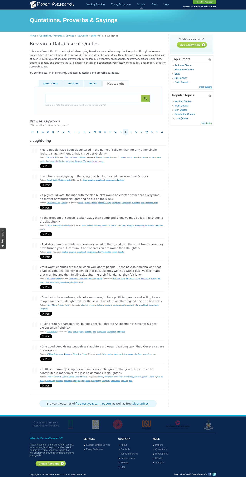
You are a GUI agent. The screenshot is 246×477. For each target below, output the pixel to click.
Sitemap (125, 462)
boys (123, 278)
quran (49, 252)
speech (42, 229)
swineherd (149, 203)
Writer (67, 305)
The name (87, 161)
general (145, 377)
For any (99, 157)
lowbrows (100, 305)
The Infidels (106, 252)
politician (116, 305)
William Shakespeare (55, 354)
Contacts (125, 449)
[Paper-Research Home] (52, 4)
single (42, 161)
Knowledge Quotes (185, 114)
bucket (80, 203)
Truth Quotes (181, 105)
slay (98, 252)
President (66, 225)
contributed (108, 377)
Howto (158, 458)
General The (50, 381)
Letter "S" (96, 36)
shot (47, 282)
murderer (108, 305)
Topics (93, 83)
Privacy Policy (128, 458)
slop (142, 203)
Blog (154, 4)
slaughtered (50, 161)
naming (129, 157)
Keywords (82, 36)
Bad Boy (116, 278)
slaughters (70, 161)
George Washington (54, 225)
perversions (147, 157)
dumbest (97, 225)
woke (81, 282)
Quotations (50, 83)
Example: (75, 105)
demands (137, 377)
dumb (84, 225)
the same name (97, 161)
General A (152, 377)
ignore (132, 278)
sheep (85, 180)
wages (154, 354)
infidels (65, 252)
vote (156, 203)
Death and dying (71, 157)
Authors (73, 83)
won (130, 381)
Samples (160, 462)
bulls (70, 331)
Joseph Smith (52, 180)
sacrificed (130, 305)
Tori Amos (51, 278)
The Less (124, 381)
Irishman (88, 331)
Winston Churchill (54, 377)
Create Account (49, 463)
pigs (109, 203)
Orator (71, 377)
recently (153, 278)
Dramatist (68, 354)
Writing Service (95, 4)
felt (127, 278)
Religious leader (65, 180)
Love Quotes (181, 118)
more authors (205, 87)
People (99, 278)
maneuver (59, 381)
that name (78, 161)
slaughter (91, 180)
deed (99, 354)
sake (136, 305)
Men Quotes (181, 110)
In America (145, 278)
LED (119, 225)
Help (166, 4)
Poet (84, 354)
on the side (102, 203)
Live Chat (211, 7)
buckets (87, 203)
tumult (114, 252)
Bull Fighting (78, 331)
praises (110, 354)
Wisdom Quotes (183, 101)
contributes (118, 377)
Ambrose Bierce (183, 65)
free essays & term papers (93, 403)
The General (115, 381)
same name (156, 157)
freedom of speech (109, 225)
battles (100, 377)
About (124, 445)
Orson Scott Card (53, 203)
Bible (177, 73)
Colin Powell (181, 82)
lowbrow (92, 305)
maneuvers (68, 381)
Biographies (161, 453)
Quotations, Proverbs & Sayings (56, 36)
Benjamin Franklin (184, 69)
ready (123, 305)
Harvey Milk (52, 157)
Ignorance (92, 278)
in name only (115, 157)
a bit (82, 305)
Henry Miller (52, 305)
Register (209, 2)
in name (106, 157)
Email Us (198, 7)
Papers (159, 445)
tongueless (147, 354)
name (123, 157)
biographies (140, 403)
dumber (90, 225)
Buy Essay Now (190, 44)
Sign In (200, 2)
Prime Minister (81, 377)
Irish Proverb (52, 331)
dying (104, 354)
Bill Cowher (181, 78)
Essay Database (121, 4)
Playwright (77, 354)
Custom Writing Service (98, 445)
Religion (81, 157)
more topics (206, 123)
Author (64, 203)
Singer (58, 278)
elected (94, 203)
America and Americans (78, 278)
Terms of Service (129, 453)
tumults (121, 252)
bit (87, 305)
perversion (137, 157)
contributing (128, 377)
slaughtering (60, 161)
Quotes (141, 4)
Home (33, 36)
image (137, 278)
